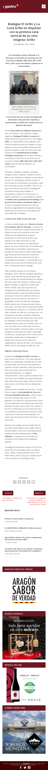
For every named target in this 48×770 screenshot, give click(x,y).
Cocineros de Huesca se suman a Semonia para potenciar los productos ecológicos (23, 550)
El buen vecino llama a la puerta (19, 519)
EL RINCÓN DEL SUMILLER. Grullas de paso (23, 528)
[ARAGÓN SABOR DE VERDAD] (24, 590)
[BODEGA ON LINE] (24, 685)
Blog (32, 44)
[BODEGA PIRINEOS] (24, 638)
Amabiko (26, 764)
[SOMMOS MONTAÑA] (24, 732)
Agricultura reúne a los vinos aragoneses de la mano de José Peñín (23, 538)
